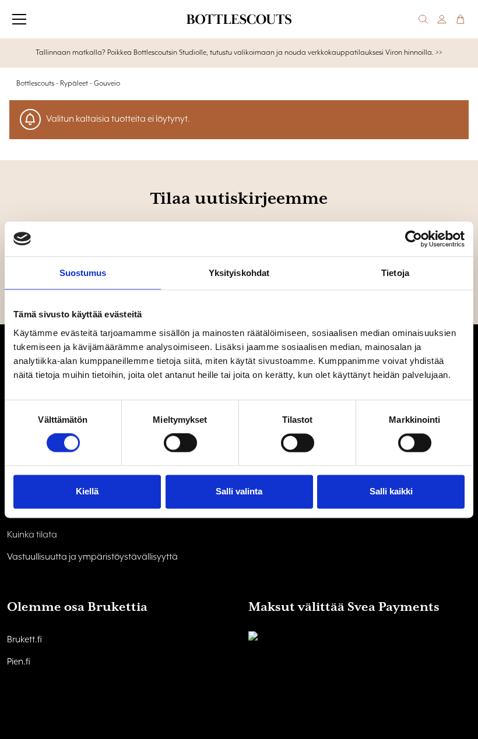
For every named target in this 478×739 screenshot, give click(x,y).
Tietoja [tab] (395, 273)
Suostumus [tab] (83, 273)
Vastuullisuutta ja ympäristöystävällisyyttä (92, 557)
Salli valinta (239, 491)
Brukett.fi (24, 640)
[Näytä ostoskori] (460, 19)
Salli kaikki (391, 491)
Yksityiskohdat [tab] (239, 273)
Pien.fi (18, 662)
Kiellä (87, 491)
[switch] (180, 443)
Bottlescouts (35, 83)
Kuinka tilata (32, 535)
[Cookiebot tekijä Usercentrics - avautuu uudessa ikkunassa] (414, 238)
